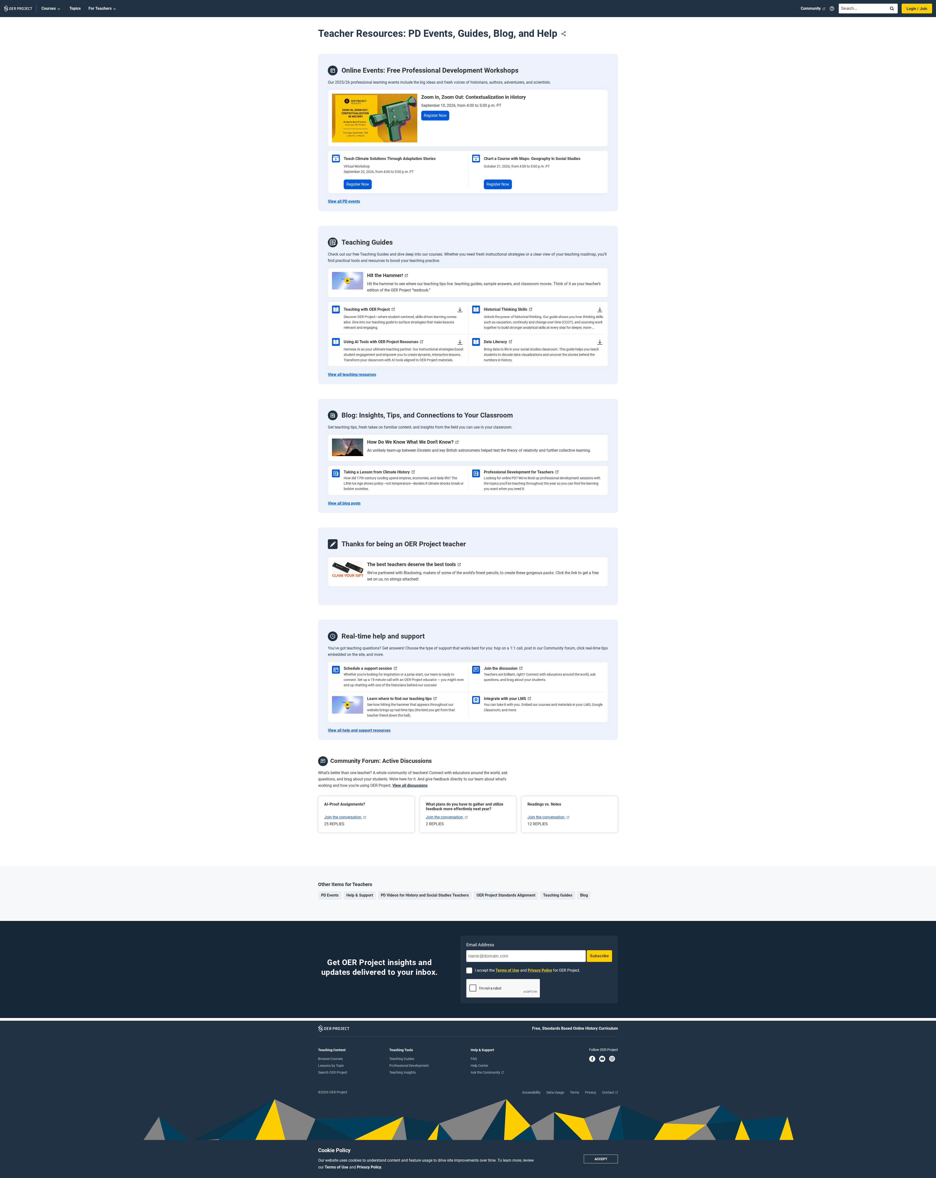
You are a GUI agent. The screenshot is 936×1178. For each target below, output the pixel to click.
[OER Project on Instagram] (612, 1059)
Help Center (479, 1066)
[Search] (892, 9)
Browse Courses (330, 1059)
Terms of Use (337, 1167)
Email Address (480, 944)
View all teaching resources (352, 374)
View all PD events (344, 201)
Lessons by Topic (331, 1066)
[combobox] (861, 8)
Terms (574, 1092)
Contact (608, 1092)
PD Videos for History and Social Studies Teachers (425, 895)
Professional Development (409, 1066)
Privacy (590, 1092)
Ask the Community (486, 1072)
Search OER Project (332, 1072)
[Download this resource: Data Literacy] (600, 342)
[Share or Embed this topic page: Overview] (563, 34)
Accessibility (531, 1092)
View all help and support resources (359, 730)
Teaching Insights (402, 1072)
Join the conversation (343, 817)
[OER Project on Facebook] (592, 1059)
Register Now (435, 115)
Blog (584, 895)
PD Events (330, 895)
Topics (75, 8)
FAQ (474, 1059)
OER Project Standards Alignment (506, 895)
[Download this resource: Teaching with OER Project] (460, 309)
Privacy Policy (369, 1167)
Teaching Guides (557, 895)
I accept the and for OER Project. (527, 970)
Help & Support (359, 895)
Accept (601, 1159)
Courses (48, 8)
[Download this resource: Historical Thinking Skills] (600, 309)
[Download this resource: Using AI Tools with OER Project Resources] (460, 342)
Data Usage (555, 1092)
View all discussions (410, 785)
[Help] (832, 8)
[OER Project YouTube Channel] (602, 1059)
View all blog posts (344, 503)
